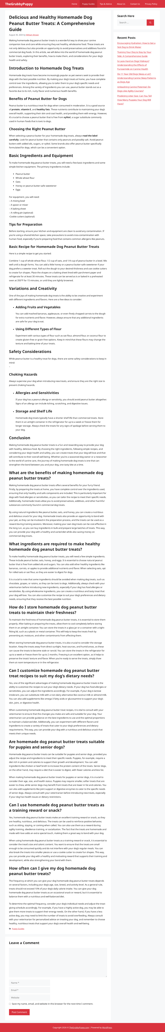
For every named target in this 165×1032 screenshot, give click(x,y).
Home (74, 4)
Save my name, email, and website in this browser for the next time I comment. (52, 1003)
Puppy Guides (88, 4)
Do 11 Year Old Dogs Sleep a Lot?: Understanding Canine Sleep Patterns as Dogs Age (136, 77)
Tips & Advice (106, 4)
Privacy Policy (151, 4)
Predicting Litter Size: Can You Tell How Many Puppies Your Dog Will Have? (134, 99)
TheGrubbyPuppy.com (79, 1027)
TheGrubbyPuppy (19, 4)
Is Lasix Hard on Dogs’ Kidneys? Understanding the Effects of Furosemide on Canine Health (133, 65)
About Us (121, 4)
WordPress (107, 1027)
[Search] (150, 22)
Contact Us (135, 4)
